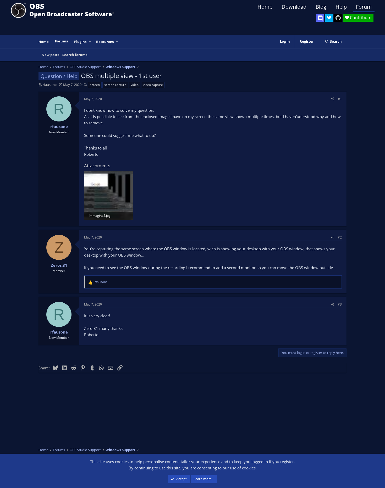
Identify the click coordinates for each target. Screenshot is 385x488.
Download (294, 6)
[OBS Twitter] (329, 18)
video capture (153, 84)
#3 (340, 304)
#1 (340, 99)
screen (95, 84)
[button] (90, 41)
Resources (105, 41)
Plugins (80, 41)
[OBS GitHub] (338, 18)
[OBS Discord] (320, 18)
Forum (364, 6)
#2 (340, 237)
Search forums (74, 54)
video (135, 84)
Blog (321, 6)
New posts (50, 54)
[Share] (332, 99)
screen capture (115, 84)
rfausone (50, 84)
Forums (61, 41)
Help (341, 6)
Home (264, 6)
